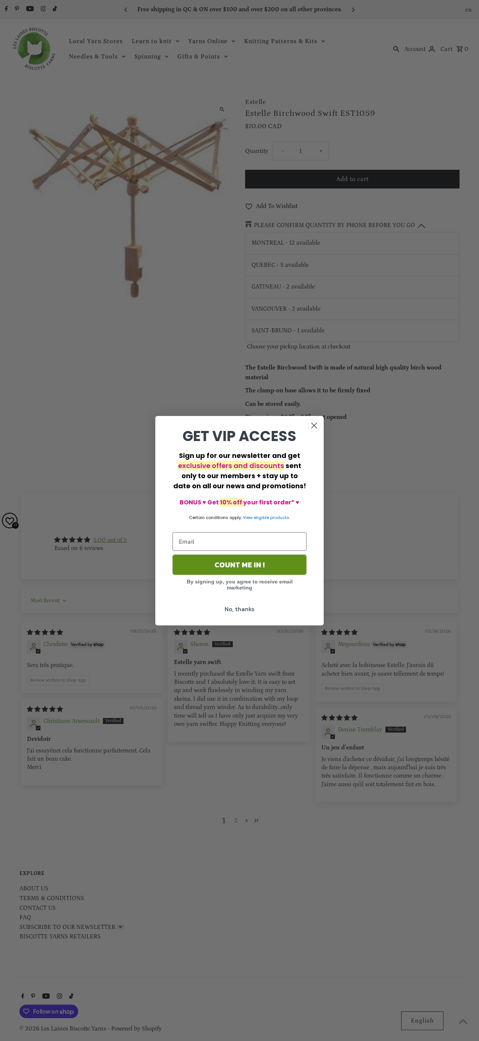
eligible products (271, 517)
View (248, 517)
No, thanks (239, 608)
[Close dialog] (314, 425)
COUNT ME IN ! (239, 564)
